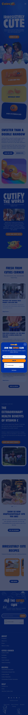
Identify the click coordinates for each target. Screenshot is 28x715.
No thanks (14, 370)
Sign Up (14, 360)
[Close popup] (25, 344)
